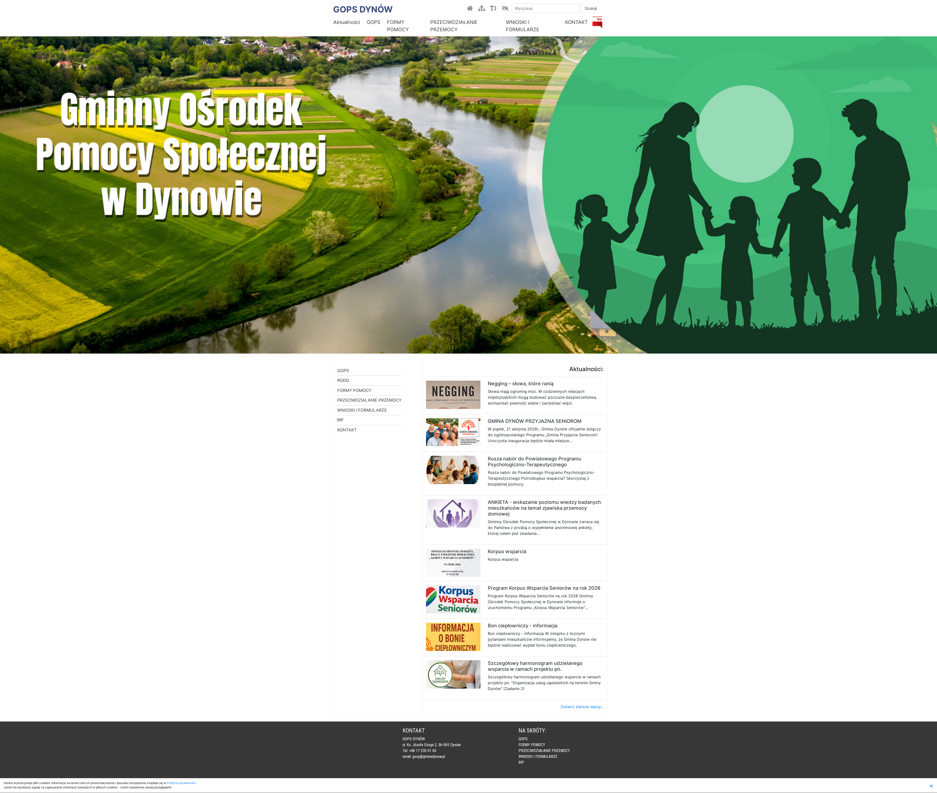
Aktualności (346, 22)
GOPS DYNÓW (363, 9)
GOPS (373, 22)
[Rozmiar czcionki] (494, 8)
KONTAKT (576, 22)
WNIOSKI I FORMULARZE (522, 25)
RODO (343, 380)
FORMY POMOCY (398, 25)
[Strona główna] (471, 8)
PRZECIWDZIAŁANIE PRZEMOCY (454, 25)
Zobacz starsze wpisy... (582, 706)
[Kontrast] (506, 8)
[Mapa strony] (482, 8)
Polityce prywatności (181, 783)
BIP (340, 419)
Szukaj (591, 8)
